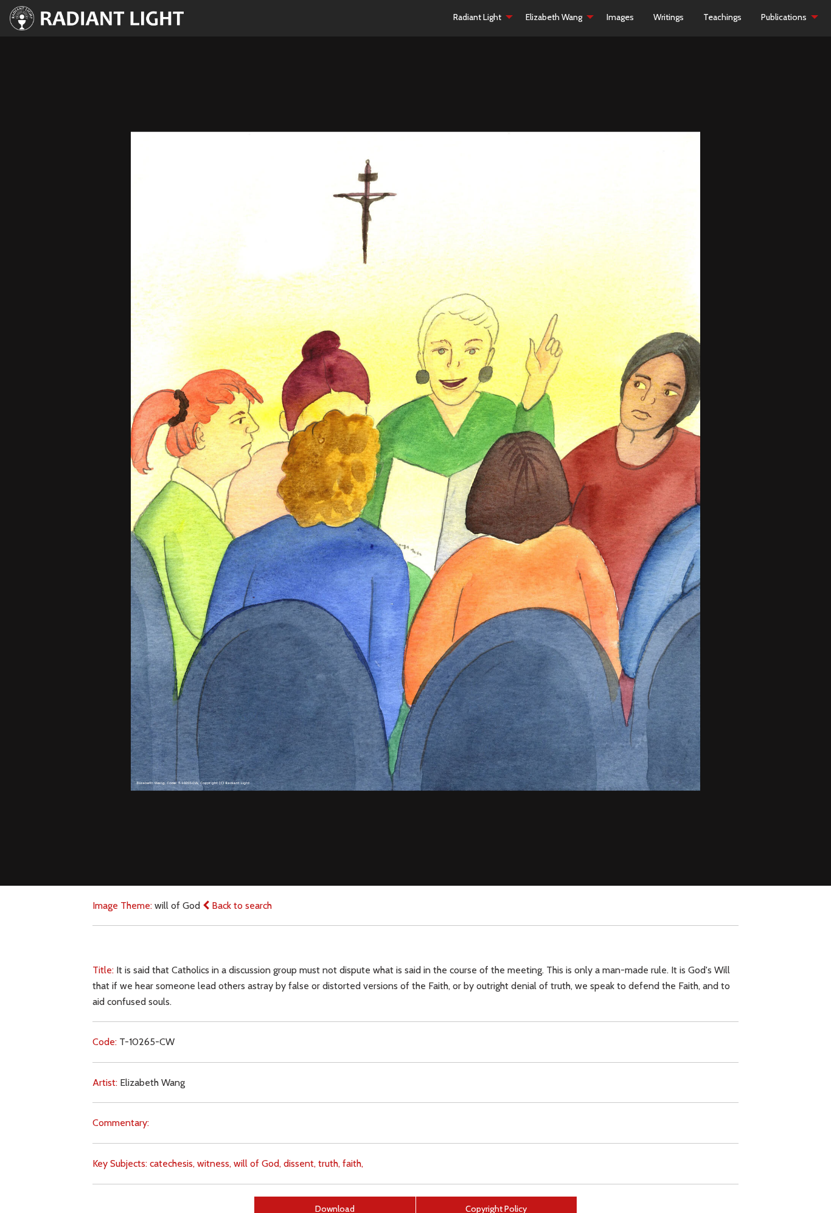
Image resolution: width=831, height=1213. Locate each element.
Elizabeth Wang (554, 17)
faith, (352, 1163)
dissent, (299, 1163)
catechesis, (172, 1163)
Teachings (722, 17)
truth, (329, 1163)
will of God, (257, 1163)
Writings (668, 17)
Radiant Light (477, 17)
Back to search (240, 905)
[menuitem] (479, 17)
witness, (214, 1163)
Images (620, 17)
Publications (784, 17)
